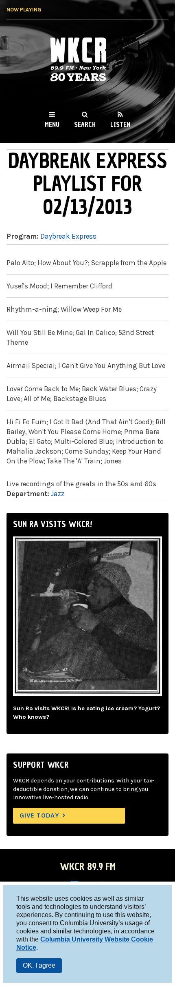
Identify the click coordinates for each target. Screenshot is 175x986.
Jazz (57, 494)
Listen (120, 124)
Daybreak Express (68, 236)
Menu (52, 124)
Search (85, 124)
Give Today (39, 815)
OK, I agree (39, 965)
